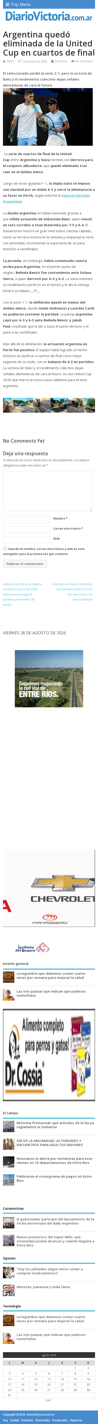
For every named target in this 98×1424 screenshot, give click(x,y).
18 (22, 1384)
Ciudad (14, 1420)
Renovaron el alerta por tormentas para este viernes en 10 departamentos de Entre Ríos (54, 1160)
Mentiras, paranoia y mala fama (43, 1286)
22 (75, 1384)
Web (56, 539)
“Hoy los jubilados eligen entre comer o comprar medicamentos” (50, 1271)
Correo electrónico (68, 528)
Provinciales (60, 1420)
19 (35, 1384)
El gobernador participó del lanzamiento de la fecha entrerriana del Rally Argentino (55, 1221)
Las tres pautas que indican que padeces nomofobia (51, 993)
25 (22, 1390)
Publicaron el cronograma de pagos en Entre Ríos (54, 1178)
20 (49, 1384)
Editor (10, 61)
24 (9, 1390)
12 (35, 1379)
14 (62, 1379)
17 (9, 1384)
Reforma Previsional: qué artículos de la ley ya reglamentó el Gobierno (55, 1124)
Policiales (27, 1420)
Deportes (61, 61)
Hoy (5, 1420)
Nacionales (43, 1420)
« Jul (47, 1400)
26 (35, 1390)
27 (49, 1390)
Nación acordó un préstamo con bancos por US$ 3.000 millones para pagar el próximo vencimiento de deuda (22, 594)
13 (49, 1379)
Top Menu (21, 4)
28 (62, 1390)
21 (62, 1384)
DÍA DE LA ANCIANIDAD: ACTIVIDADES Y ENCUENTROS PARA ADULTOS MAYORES (50, 1142)
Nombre (60, 518)
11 (22, 1379)
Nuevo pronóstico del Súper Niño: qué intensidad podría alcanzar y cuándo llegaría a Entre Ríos (55, 1241)
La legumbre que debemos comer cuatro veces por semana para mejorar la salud (51, 975)
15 (75, 1379)
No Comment (84, 61)
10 (9, 1379)
